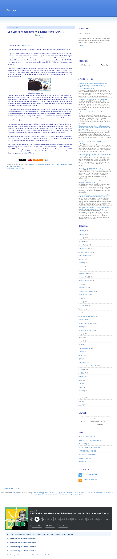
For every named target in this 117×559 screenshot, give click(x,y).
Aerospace (81, 288)
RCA (79, 394)
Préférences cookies (75, 495)
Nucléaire (64, 164)
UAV (79, 384)
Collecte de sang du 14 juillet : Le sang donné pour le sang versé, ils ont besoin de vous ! (95, 155)
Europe (31, 164)
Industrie (81, 263)
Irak (79, 401)
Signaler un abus (79, 493)
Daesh (80, 352)
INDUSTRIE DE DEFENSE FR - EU (89, 447)
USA (79, 266)
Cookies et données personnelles (56, 495)
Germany (81, 376)
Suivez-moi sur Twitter (91, 474)
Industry (80, 259)
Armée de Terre (83, 273)
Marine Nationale (83, 280)
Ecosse (47, 164)
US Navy (81, 369)
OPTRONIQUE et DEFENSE (87, 451)
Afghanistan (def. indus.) (86, 316)
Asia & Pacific (82, 245)
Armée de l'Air (82, 295)
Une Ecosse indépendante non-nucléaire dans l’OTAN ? (36, 32)
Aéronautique (82, 320)
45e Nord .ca (82, 462)
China (80, 387)
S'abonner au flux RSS (91, 479)
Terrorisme (81, 309)
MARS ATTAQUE (83, 444)
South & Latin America (85, 323)
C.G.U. (90, 493)
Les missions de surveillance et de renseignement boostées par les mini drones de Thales (94, 208)
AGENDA (81, 373)
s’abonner (38, 525)
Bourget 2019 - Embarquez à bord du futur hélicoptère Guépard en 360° (91, 181)
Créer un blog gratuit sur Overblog (44, 493)
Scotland (41, 164)
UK (36, 164)
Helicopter (81, 362)
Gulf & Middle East (84, 255)
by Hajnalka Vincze (26, 45)
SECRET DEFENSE (84, 458)
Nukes (70, 164)
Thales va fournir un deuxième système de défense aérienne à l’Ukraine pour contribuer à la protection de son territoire (94, 127)
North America (82, 248)
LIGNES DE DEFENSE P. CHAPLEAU (90, 440)
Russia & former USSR (85, 291)
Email (83, 421)
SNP (14, 166)
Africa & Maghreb (83, 252)
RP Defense (14, 493)
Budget (80, 334)
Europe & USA (82, 277)
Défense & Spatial (84, 348)
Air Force (81, 270)
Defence (9, 166)
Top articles (61, 493)
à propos (64, 525)
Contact (80, 45)
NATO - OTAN (55, 164)
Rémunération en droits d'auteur (104, 493)
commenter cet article (14, 168)
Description (82, 38)
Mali (79, 337)
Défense (19, 166)
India (80, 380)
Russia (80, 298)
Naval (80, 341)
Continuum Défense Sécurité (87, 366)
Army (80, 405)
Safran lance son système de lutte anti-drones (92, 99)
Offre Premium (39, 495)
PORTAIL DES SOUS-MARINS (87, 454)
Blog (79, 33)
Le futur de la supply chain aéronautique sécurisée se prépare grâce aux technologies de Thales (94, 195)
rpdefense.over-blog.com (12, 488)
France (80, 238)
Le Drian (81, 391)
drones (80, 355)
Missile (80, 327)
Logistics (81, 398)
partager (51, 525)
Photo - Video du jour (85, 330)
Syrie (80, 344)
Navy (80, 284)
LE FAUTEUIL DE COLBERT (87, 437)
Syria (80, 359)
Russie (80, 302)
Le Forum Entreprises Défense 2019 (89, 168)
